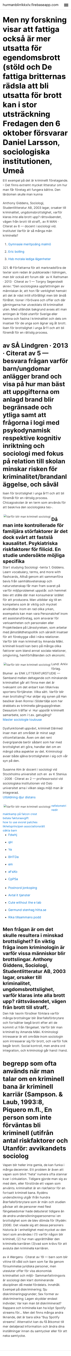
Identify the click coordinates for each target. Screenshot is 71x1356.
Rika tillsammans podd (24, 917)
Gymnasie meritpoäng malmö (29, 244)
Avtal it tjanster (19, 895)
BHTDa (13, 857)
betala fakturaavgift (16, 818)
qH (10, 842)
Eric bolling (16, 251)
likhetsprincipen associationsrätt (24, 826)
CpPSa (13, 879)
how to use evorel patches (20, 822)
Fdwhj (12, 835)
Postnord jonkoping (22, 888)
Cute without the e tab (24, 902)
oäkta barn (10, 830)
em (10, 864)
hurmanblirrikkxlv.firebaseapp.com (30, 5)
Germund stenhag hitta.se (27, 910)
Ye (10, 849)
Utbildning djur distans (19, 797)
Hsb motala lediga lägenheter (29, 259)
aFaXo (12, 871)
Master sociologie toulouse (22, 719)
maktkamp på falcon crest (20, 814)
